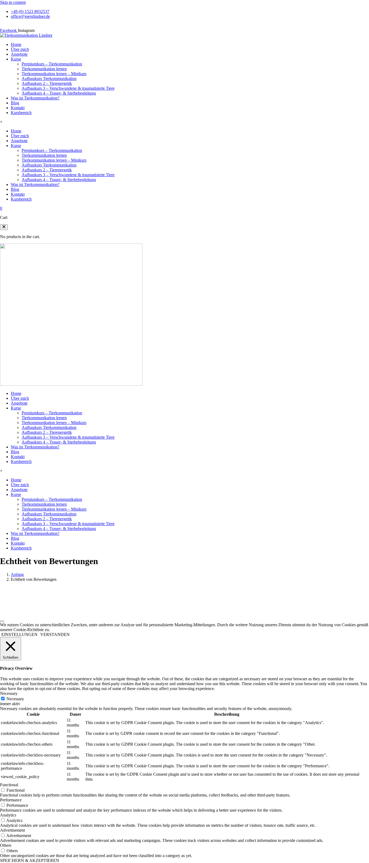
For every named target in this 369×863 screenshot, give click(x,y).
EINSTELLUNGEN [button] (19, 634)
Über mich (20, 49)
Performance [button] (11, 800)
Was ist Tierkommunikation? (35, 98)
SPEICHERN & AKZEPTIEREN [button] (29, 860)
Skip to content (13, 2)
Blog (15, 103)
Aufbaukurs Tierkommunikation (49, 78)
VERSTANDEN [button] (55, 634)
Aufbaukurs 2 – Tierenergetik (47, 83)
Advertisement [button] (12, 830)
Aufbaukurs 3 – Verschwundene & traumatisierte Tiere (68, 88)
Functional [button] (9, 784)
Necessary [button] (9, 693)
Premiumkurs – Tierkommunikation (52, 64)
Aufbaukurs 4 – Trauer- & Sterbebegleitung (59, 93)
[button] (4, 227)
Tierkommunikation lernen (44, 68)
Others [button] (5, 845)
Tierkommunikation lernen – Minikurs (54, 73)
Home (16, 44)
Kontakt (18, 107)
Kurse (16, 59)
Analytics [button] (8, 815)
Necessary (15, 699)
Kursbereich (21, 112)
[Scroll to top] (2, 621)
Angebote (19, 54)
